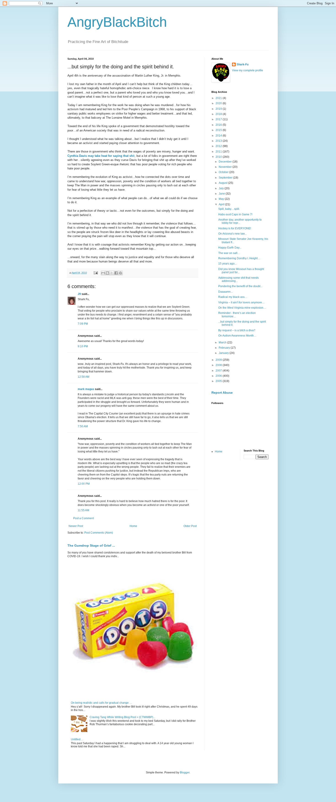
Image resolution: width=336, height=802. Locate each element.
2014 (219, 135)
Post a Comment (83, 518)
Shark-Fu (242, 64)
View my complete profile (247, 70)
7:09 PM (83, 323)
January (224, 353)
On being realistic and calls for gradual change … (101, 702)
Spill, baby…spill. (229, 209)
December (225, 161)
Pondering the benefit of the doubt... (240, 286)
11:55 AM (83, 510)
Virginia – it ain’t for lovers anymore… (241, 302)
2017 (219, 119)
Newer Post (76, 526)
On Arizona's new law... (232, 233)
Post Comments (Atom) (98, 532)
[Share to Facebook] (116, 273)
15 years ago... (227, 263)
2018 (219, 114)
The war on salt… (229, 253)
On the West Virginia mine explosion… (242, 307)
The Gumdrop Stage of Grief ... (91, 545)
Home (133, 526)
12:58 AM (83, 376)
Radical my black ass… (232, 297)
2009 (219, 359)
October (224, 172)
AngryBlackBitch (117, 22)
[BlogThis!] (107, 273)
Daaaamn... (225, 291)
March (223, 342)
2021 (219, 98)
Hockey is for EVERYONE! (234, 228)
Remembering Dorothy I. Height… (239, 258)
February (225, 347)
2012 (219, 146)
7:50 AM (83, 426)
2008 (219, 365)
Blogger (184, 772)
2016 (219, 124)
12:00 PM (84, 483)
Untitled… (77, 739)
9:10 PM (83, 346)
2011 (219, 151)
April (222, 204)
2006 (219, 375)
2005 (219, 381)
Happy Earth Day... (229, 247)
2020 (219, 103)
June (222, 193)
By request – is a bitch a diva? (236, 330)
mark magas (86, 389)
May (222, 198)
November (225, 166)
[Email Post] (96, 272)
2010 (219, 156)
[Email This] (103, 273)
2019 (219, 108)
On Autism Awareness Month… (237, 335)
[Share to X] (111, 273)
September (226, 177)
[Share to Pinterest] (120, 273)
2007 (219, 370)
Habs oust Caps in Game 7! (235, 214)
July (221, 188)
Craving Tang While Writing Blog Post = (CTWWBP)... (122, 717)
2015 (219, 130)
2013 (219, 140)
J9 (79, 294)
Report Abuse (222, 392)
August (223, 182)
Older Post (190, 526)
